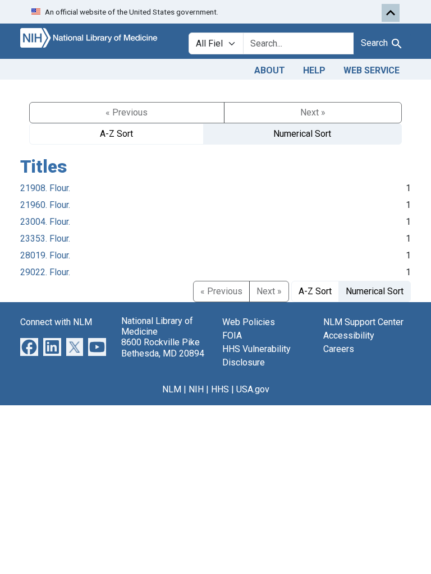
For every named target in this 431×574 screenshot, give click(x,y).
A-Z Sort (116, 133)
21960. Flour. (45, 205)
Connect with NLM (56, 322)
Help (314, 70)
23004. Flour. (45, 221)
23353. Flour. (45, 238)
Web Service (371, 70)
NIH (196, 389)
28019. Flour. (45, 255)
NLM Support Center (363, 322)
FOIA (232, 335)
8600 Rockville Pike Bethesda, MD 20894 (162, 347)
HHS (220, 389)
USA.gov (252, 389)
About (269, 70)
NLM (171, 389)
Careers (338, 349)
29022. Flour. (45, 272)
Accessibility (348, 335)
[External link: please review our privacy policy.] (29, 346)
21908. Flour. (45, 188)
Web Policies (248, 322)
